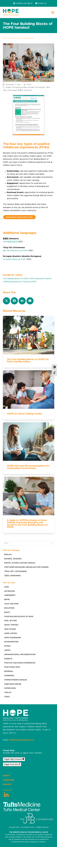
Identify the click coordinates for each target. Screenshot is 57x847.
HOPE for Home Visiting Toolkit (24, 414)
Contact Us (42, 3)
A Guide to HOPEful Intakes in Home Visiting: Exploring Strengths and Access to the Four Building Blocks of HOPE (27, 523)
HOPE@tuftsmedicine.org (21, 740)
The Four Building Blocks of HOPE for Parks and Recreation (28, 360)
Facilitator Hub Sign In (23, 3)
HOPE (29, 84)
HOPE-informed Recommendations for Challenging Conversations (28, 467)
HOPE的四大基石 (10, 242)
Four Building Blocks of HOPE (15, 279)
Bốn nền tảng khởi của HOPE (15, 251)
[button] (52, 12)
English (8, 87)
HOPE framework (36, 279)
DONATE (7, 784)
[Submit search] (51, 543)
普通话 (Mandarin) (25, 90)
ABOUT (6, 776)
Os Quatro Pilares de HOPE (14, 259)
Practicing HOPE (29, 282)
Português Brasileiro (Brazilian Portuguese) (28, 87)
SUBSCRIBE (8, 780)
